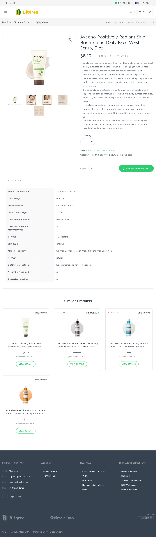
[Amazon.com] (42, 22)
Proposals (87, 480)
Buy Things (119, 22)
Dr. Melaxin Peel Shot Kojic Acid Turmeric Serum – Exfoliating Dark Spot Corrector (26, 412)
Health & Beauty (99, 154)
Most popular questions (93, 471)
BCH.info (125, 475)
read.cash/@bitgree (18, 482)
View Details (26, 364)
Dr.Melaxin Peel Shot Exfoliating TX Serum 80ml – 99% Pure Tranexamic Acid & (129, 345)
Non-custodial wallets (93, 485)
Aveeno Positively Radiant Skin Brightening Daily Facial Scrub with (25, 345)
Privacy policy (50, 471)
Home (108, 22)
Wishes (86, 475)
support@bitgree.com (19, 476)
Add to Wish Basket (137, 168)
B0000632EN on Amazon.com (100, 150)
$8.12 (86, 55)
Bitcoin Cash (56, 531)
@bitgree (13, 471)
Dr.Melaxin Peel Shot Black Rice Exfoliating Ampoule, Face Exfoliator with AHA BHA (77, 345)
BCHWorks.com (128, 485)
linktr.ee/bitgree (16, 487)
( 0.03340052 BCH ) (113, 56)
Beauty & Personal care (120, 154)
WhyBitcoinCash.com (131, 480)
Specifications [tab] (14, 180)
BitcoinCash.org (129, 471)
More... (85, 489)
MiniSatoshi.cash (129, 489)
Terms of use (50, 475)
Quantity (87, 135)
